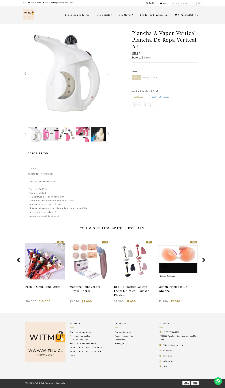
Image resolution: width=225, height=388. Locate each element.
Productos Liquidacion (154, 15)
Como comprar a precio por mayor (85, 351)
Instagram (167, 356)
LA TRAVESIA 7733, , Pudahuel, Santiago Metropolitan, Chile (49, 3)
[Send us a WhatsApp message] (218, 381)
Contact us (138, 97)
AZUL (155, 78)
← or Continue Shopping (158, 97)
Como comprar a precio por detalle (86, 347)
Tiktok (165, 366)
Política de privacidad (80, 340)
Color (134, 72)
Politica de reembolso (80, 336)
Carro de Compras (123, 332)
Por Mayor (125, 15)
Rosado (146, 78)
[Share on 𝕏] (139, 104)
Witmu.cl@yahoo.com (173, 345)
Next (108, 73)
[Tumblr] (150, 104)
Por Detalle (103, 15)
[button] (151, 3)
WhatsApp (168, 361)
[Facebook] (134, 104)
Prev (25, 73)
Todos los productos (77, 15)
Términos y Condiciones (80, 332)
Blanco (136, 78)
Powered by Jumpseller (55, 383)
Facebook (167, 350)
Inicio (72, 355)
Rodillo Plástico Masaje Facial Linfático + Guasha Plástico (131, 291)
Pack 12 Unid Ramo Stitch (43, 286)
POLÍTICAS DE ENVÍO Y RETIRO (83, 343)
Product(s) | (188, 15)
